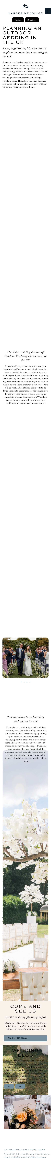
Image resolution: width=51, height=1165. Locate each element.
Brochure (32, 20)
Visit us (17, 20)
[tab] (21, 682)
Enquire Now (17, 1038)
